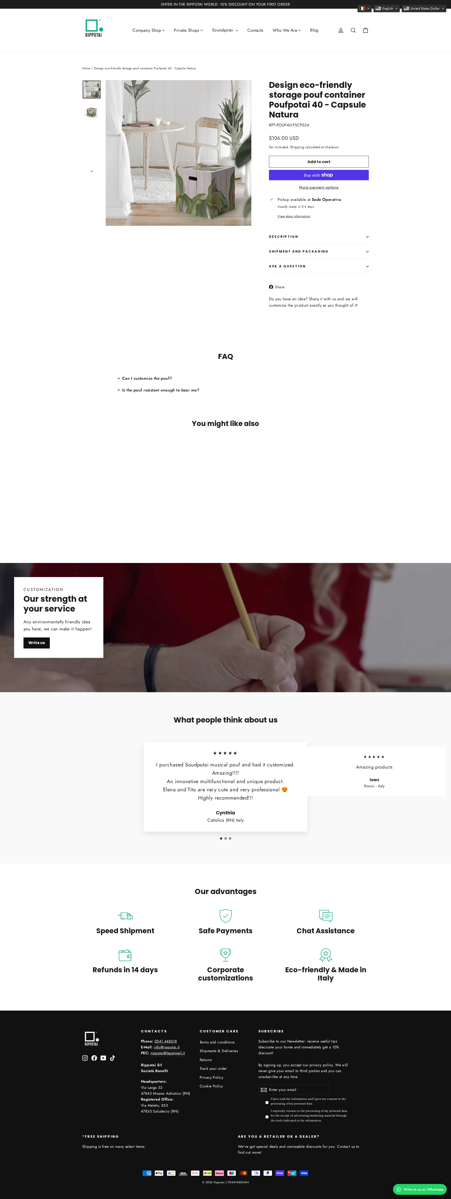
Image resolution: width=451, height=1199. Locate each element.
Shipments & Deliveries (219, 1051)
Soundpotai (223, 30)
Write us (36, 642)
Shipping (297, 147)
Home (86, 68)
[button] (365, 8)
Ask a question (287, 266)
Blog (314, 30)
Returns (206, 1059)
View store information (294, 216)
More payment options (319, 187)
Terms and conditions (217, 1042)
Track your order (213, 1068)
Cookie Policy (211, 1086)
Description (283, 236)
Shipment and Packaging (299, 251)
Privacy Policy (211, 1077)
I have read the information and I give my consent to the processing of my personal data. (308, 1101)
